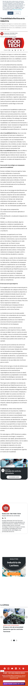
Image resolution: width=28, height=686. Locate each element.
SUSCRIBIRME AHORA (14, 477)
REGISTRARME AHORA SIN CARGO (14, 684)
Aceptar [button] (10, 13)
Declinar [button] (17, 13)
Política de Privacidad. (17, 9)
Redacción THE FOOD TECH (11, 33)
